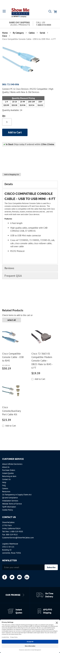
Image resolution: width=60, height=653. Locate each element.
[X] (12, 577)
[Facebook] (4, 577)
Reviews (9, 268)
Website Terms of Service (12, 504)
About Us (5, 467)
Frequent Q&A (13, 275)
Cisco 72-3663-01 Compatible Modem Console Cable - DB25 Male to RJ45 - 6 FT (42, 360)
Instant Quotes (8, 473)
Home (5, 32)
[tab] (30, 184)
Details (9, 184)
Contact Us (6, 479)
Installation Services (10, 500)
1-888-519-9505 (16, 531)
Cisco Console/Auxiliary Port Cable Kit (11, 411)
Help (4, 482)
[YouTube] (19, 577)
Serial (43, 32)
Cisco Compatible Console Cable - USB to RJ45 (13, 357)
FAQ (4, 485)
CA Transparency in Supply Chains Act (16, 494)
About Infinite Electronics (12, 464)
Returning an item (9, 476)
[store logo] (20, 13)
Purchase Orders (8, 470)
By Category (18, 32)
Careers (5, 488)
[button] (4, 11)
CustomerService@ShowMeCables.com (18, 537)
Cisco (5, 35)
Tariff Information (9, 507)
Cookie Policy (7, 510)
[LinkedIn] (26, 577)
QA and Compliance (10, 497)
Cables (32, 32)
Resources (6, 491)
